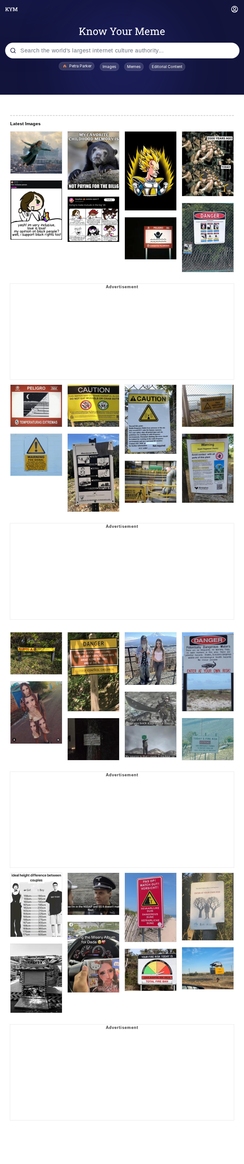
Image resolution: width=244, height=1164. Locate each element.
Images (109, 66)
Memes (134, 66)
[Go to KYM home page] (11, 9)
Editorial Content (167, 66)
